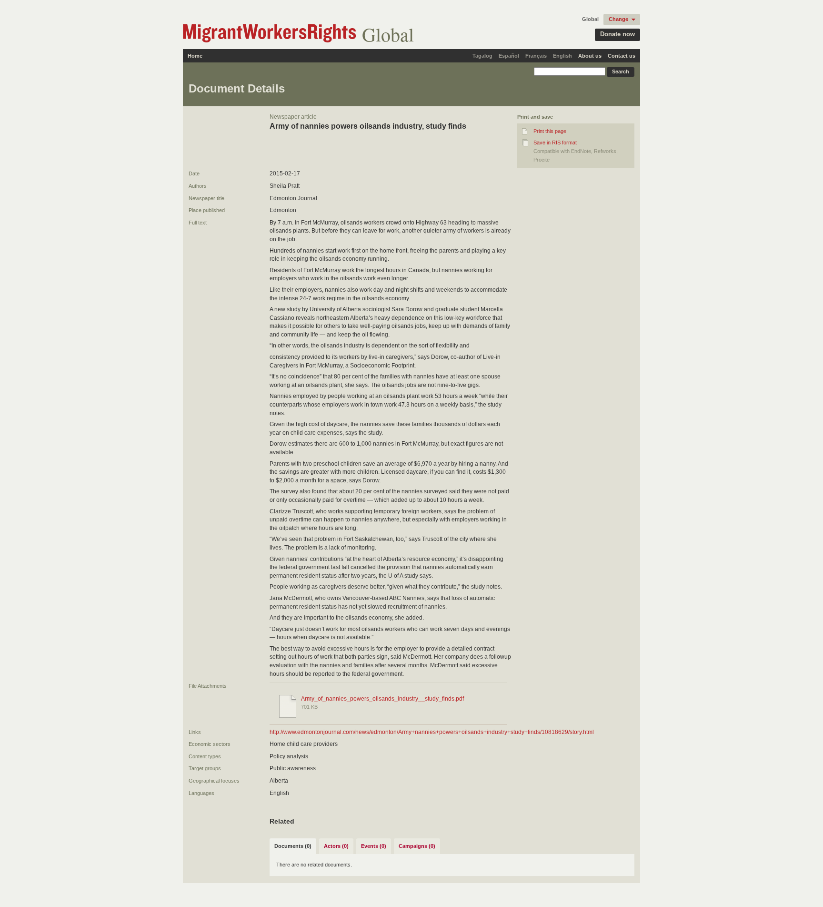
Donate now (617, 34)
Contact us (621, 56)
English (562, 56)
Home (195, 56)
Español (509, 56)
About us (590, 56)
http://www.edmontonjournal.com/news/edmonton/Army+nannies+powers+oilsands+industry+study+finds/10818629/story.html (432, 732)
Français (536, 56)
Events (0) (373, 846)
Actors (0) (336, 846)
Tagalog (482, 56)
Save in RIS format (555, 142)
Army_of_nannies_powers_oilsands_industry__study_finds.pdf (382, 698)
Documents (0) (292, 846)
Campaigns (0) (417, 846)
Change (618, 19)
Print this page (549, 131)
